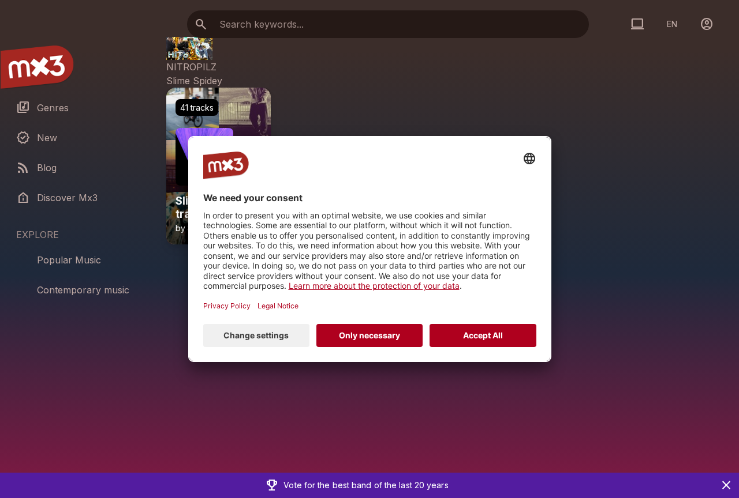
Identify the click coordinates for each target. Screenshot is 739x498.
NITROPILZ (191, 67)
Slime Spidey (194, 80)
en (672, 24)
